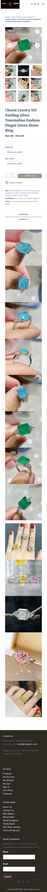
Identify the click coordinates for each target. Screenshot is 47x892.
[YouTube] (19, 882)
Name (6, 852)
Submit (8, 877)
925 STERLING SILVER (19, 201)
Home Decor (9, 824)
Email (6, 864)
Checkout (7, 794)
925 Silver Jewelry (12, 827)
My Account (8, 777)
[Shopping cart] (38, 4)
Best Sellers (8, 814)
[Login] (35, 4)
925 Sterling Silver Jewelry (27, 198)
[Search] (32, 4)
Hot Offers (8, 790)
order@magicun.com (27, 744)
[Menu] (43, 4)
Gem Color (9, 159)
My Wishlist (8, 780)
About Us (7, 807)
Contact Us (8, 810)
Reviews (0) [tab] (23, 219)
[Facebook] (28, 882)
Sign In (6, 787)
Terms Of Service (11, 830)
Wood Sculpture (10, 820)
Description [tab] (23, 214)
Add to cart (29, 176)
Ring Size (9, 147)
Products (7, 773)
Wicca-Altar (8, 817)
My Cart (7, 783)
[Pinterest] (23, 882)
